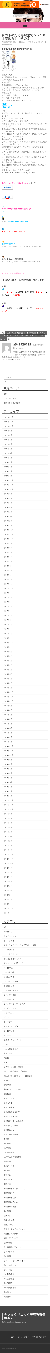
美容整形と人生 (10, 1193)
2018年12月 (8, 530)
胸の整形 (7, 1211)
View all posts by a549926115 (14, 360)
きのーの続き (10, 98)
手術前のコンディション (13, 1089)
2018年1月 (8, 579)
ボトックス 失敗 (11, 1026)
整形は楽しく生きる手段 (13, 1121)
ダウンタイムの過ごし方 (13, 963)
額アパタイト (9, 1252)
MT (5, 927)
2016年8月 (8, 656)
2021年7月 (8, 440)
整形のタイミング (11, 1116)
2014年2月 (8, 791)
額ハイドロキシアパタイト (14, 1261)
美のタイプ (8, 1171)
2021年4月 (8, 453)
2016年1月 (8, 688)
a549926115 (7, 45)
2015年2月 (8, 737)
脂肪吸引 (7, 1216)
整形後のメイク (10, 1130)
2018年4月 (8, 566)
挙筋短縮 (7, 1094)
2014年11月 (8, 751)
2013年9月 (8, 814)
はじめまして (9, 986)
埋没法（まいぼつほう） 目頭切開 (18, 1076)
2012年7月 (8, 877)
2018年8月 (8, 548)
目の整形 (7, 1148)
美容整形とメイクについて (14, 1189)
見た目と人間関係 (11, 1234)
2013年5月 (8, 832)
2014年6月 (8, 773)
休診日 (6, 1058)
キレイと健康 (9, 941)
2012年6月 (8, 881)
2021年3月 (8, 458)
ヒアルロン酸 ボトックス (14, 1004)
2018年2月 (8, 575)
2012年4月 (8, 890)
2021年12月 (8, 417)
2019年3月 (8, 521)
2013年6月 (8, 827)
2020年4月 (8, 476)
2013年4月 (8, 836)
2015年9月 (8, 706)
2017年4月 (8, 620)
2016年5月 (8, 670)
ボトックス (8, 1022)
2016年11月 (8, 643)
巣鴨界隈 (7, 1085)
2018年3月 (8, 570)
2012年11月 (8, 859)
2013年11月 (8, 805)
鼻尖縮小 (7, 1292)
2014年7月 (8, 769)
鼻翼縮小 (7, 1297)
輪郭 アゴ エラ (11, 1238)
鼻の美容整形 (9, 1279)
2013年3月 (8, 841)
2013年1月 (8, 850)
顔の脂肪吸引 (9, 1274)
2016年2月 (8, 683)
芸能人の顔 (8, 1225)
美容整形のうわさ (11, 1202)
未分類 (6, 1139)
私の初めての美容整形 (13, 1157)
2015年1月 (8, 742)
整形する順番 (9, 1107)
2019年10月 (8, 489)
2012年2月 (8, 899)
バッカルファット (11, 990)
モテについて (9, 1031)
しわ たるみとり (11, 954)
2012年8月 (8, 872)
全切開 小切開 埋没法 (13, 1067)
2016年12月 (8, 638)
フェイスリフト (10, 1008)
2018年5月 (8, 561)
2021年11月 (8, 422)
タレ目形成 (8, 968)
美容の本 (7, 1184)
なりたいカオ (9, 977)
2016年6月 (8, 665)
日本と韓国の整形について (14, 1134)
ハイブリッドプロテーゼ (13, 981)
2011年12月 (8, 908)
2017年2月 (8, 629)
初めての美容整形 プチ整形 (15, 1071)
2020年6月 (8, 467)
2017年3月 (8, 625)
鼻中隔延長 (8, 1283)
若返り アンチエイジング (32, 42)
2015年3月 (8, 733)
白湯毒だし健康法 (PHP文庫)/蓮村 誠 (17, 49)
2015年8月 (8, 710)
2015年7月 (8, 715)
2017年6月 (8, 611)
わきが (6, 1044)
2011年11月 (8, 913)
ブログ (6, 1017)
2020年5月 (8, 471)
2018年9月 (8, 543)
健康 (5, 1062)
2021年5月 (8, 449)
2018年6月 (8, 557)
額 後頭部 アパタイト (13, 1247)
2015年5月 (8, 724)
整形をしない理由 (11, 1125)
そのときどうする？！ (13, 959)
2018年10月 (8, 539)
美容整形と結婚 (10, 1198)
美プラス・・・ (10, 1175)
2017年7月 (8, 606)
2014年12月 (8, 746)
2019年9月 (8, 494)
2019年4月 (8, 516)
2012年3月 (8, 895)
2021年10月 (8, 426)
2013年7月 (8, 823)
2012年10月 (8, 863)
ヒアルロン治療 (10, 995)
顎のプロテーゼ (10, 1265)
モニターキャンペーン (13, 1040)
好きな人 (7, 1080)
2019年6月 (8, 507)
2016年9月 (8, 652)
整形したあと (9, 1103)
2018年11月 (8, 534)
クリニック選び (10, 399)
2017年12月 (8, 584)
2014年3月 (8, 787)
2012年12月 (8, 854)
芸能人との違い (10, 1220)
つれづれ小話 (9, 972)
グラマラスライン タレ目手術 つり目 (20, 945)
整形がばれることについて (14, 1098)
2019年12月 (8, 480)
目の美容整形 (9, 1152)
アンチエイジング (11, 936)
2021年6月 (8, 444)
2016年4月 (8, 674)
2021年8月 (8, 435)
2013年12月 (8, 800)
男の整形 (7, 1143)
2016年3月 (8, 679)
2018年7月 (8, 552)
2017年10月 (8, 593)
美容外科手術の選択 (12, 403)
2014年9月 (8, 760)
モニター (7, 1035)
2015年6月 (8, 719)
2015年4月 (8, 728)
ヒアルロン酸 (9, 999)
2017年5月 (8, 615)
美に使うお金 (9, 1166)
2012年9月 (8, 868)
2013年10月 (8, 809)
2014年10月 (8, 755)
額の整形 (7, 1256)
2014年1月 (8, 796)
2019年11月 (8, 485)
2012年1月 (8, 904)
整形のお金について (12, 1112)
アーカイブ (8, 932)
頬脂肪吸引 (8, 1243)
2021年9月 (8, 431)
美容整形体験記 (10, 1207)
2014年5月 (8, 778)
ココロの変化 (9, 950)
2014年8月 (8, 764)
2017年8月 (8, 602)
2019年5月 (8, 512)
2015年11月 (8, 697)
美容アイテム (9, 1180)
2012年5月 (8, 886)
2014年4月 (8, 782)
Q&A (5, 394)
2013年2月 (8, 845)
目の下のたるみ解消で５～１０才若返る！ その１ (26, 333)
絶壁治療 (7, 1161)
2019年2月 (8, 525)
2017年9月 (8, 597)
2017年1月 (8, 634)
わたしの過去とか (11, 1049)
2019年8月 (8, 498)
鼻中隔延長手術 (10, 1288)
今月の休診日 (9, 1053)
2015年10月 (8, 701)
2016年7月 (8, 661)
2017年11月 (8, 588)
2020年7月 (8, 462)
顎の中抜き (8, 1270)
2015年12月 (8, 692)
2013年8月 (8, 818)
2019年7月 (8, 503)
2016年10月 (8, 647)
